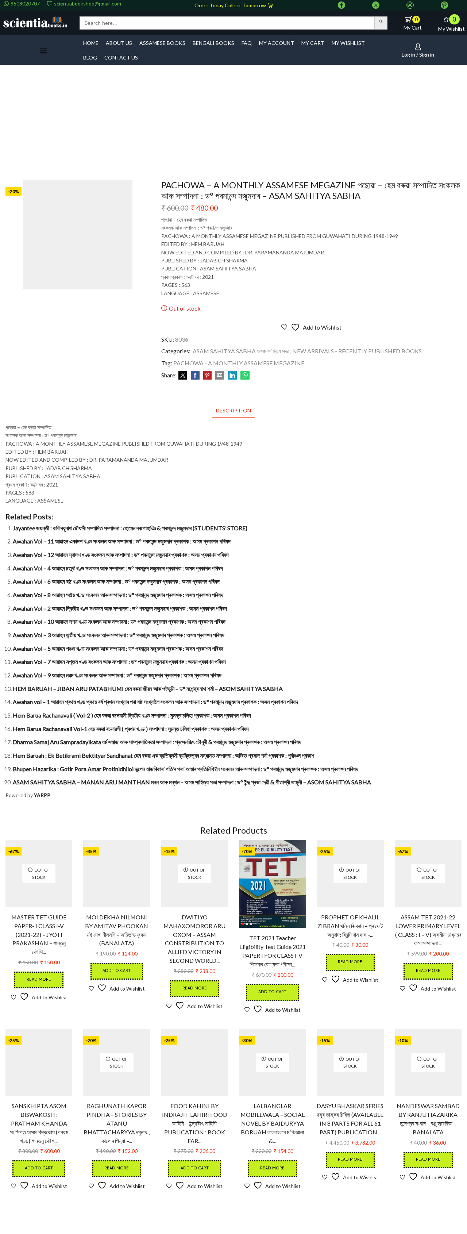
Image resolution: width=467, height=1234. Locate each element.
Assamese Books (162, 43)
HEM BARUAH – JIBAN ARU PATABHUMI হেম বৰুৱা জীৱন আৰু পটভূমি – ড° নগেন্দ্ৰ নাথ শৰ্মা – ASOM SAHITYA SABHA (148, 688)
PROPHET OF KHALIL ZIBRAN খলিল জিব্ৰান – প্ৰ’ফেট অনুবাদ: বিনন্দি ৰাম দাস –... (350, 926)
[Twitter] (375, 5)
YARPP (42, 795)
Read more (39, 979)
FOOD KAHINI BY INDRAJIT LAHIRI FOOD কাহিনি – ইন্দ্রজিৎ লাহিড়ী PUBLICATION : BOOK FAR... (194, 1123)
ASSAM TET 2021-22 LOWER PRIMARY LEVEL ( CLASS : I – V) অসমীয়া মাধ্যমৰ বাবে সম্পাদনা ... (428, 930)
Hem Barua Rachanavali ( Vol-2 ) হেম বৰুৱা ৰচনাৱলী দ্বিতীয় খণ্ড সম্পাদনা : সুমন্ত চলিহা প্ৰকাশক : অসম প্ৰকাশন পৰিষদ (132, 715)
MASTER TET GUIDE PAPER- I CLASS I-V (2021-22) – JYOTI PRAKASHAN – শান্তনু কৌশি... (38, 935)
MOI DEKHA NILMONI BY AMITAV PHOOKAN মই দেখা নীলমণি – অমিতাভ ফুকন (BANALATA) (116, 930)
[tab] (233, 410)
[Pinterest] (444, 5)
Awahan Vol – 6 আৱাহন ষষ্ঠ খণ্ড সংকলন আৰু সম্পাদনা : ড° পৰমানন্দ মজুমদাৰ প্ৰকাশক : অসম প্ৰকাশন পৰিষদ (116, 581)
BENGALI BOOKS (213, 43)
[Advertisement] (233, 125)
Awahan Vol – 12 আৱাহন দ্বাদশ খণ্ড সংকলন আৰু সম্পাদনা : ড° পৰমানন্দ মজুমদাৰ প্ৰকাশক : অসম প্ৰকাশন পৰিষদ (121, 554)
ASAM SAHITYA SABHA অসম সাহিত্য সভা (241, 350)
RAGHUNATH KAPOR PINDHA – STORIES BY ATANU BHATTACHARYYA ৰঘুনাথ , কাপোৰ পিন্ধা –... (117, 1123)
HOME (91, 43)
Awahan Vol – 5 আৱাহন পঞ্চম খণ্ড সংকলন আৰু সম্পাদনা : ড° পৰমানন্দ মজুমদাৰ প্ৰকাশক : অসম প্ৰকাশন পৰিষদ (118, 648)
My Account (276, 43)
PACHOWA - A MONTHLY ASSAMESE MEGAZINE (238, 363)
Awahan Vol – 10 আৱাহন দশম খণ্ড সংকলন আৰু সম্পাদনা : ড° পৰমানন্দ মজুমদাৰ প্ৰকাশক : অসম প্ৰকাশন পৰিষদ (119, 621)
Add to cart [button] (117, 971)
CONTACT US (121, 57)
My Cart (312, 43)
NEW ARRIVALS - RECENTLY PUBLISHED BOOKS (357, 350)
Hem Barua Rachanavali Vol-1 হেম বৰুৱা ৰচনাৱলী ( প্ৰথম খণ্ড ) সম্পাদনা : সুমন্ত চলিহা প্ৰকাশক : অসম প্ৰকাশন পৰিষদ (131, 728)
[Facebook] (341, 5)
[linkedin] (232, 375)
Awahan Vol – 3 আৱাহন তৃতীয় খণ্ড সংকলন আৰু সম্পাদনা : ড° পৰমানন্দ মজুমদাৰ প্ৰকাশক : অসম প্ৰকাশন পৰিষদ (118, 634)
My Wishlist (348, 43)
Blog (90, 57)
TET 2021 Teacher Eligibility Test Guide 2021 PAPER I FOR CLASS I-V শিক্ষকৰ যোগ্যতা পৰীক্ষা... (272, 951)
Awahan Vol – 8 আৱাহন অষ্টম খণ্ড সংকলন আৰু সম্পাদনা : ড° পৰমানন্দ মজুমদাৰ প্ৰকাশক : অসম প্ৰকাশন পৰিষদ (118, 594)
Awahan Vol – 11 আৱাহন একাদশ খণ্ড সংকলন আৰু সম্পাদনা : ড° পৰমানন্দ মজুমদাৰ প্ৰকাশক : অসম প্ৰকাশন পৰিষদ (122, 541)
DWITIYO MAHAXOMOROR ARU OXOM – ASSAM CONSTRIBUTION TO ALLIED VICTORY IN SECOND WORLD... (194, 939)
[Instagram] (410, 5)
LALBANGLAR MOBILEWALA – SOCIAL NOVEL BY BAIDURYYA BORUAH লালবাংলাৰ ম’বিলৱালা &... (272, 1123)
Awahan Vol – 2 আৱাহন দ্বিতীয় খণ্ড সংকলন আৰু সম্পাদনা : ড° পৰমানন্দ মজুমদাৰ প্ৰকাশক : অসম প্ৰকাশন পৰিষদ (120, 608)
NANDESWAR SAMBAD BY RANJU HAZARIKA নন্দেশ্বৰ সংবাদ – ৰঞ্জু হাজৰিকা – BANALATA (428, 1118)
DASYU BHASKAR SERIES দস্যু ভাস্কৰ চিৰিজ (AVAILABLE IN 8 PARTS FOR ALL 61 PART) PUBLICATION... (350, 1118)
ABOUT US (119, 43)
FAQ (247, 43)
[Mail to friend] (219, 375)
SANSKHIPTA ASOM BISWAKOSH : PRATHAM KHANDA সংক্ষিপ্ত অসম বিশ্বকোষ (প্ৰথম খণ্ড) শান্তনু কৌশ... (39, 1123)
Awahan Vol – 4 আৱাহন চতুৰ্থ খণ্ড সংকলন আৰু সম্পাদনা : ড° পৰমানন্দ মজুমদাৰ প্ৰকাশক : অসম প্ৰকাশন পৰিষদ (118, 568)
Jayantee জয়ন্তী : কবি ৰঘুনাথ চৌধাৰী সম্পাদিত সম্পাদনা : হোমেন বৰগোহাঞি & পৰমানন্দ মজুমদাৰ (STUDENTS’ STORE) (130, 527)
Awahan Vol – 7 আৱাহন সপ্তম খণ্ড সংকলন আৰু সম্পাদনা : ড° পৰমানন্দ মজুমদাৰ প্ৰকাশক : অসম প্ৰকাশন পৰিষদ (119, 661)
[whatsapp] (244, 375)
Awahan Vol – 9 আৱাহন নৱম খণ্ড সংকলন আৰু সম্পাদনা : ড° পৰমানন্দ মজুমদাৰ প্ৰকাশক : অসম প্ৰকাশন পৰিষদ (117, 675)
